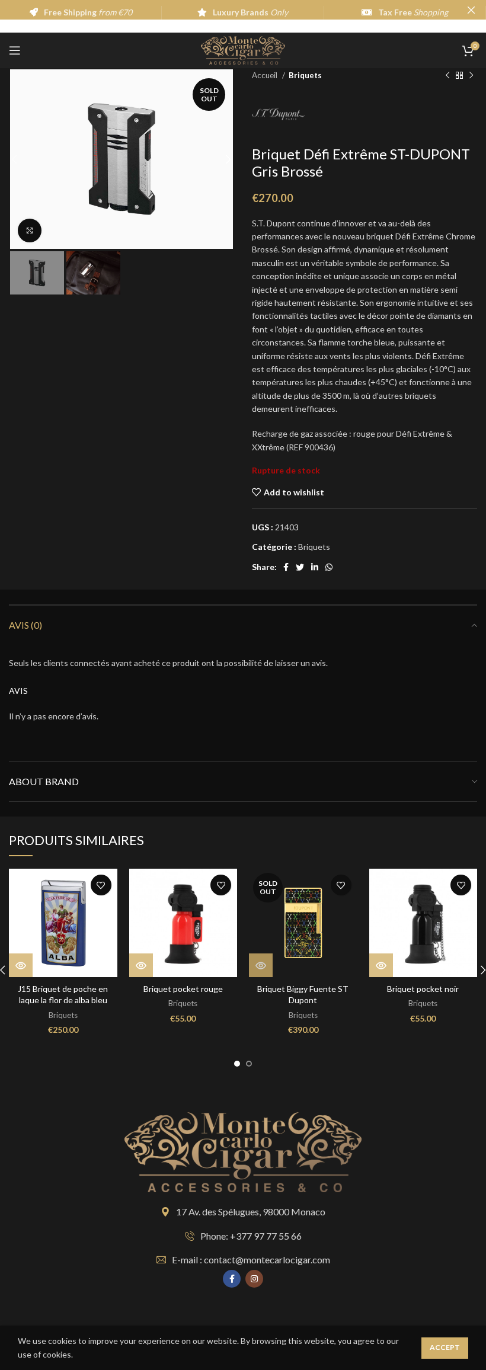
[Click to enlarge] (29, 230)
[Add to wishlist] (101, 885)
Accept (445, 1347)
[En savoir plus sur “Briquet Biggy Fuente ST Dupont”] (261, 965)
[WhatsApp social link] (329, 567)
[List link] (243, 1236)
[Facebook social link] (286, 567)
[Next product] (471, 76)
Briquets (305, 75)
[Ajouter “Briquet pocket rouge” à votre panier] (141, 965)
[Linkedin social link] (315, 567)
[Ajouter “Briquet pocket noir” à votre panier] (381, 965)
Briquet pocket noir (423, 989)
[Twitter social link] (300, 567)
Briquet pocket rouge (183, 989)
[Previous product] (447, 76)
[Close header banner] (471, 10)
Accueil (265, 75)
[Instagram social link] (254, 1279)
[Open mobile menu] (15, 50)
